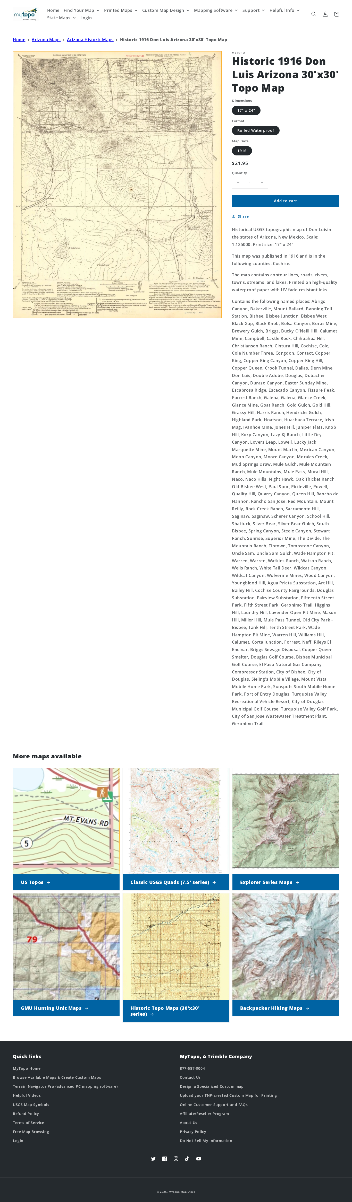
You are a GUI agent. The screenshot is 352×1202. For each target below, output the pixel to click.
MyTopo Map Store (182, 1192)
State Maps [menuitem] (59, 18)
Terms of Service (28, 1122)
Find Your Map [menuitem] (79, 10)
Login (18, 1140)
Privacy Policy (193, 1131)
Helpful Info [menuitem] (282, 10)
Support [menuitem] (250, 10)
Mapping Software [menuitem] (213, 10)
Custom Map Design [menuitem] (163, 10)
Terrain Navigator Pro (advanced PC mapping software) (65, 1086)
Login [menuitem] (86, 18)
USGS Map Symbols (31, 1104)
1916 (242, 150)
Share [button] (243, 216)
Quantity (239, 172)
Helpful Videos (27, 1095)
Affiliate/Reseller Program (204, 1113)
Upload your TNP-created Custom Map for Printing (228, 1095)
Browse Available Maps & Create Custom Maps (57, 1077)
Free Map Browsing (31, 1131)
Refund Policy (26, 1113)
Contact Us (190, 1077)
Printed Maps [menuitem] (118, 10)
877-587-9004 (192, 1068)
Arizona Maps (46, 39)
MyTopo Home (27, 1068)
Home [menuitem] (53, 10)
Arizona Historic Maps (90, 39)
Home (19, 39)
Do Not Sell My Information (206, 1140)
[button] (314, 14)
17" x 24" (246, 110)
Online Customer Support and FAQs (214, 1104)
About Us (188, 1122)
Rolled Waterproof (255, 130)
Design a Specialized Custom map (212, 1086)
